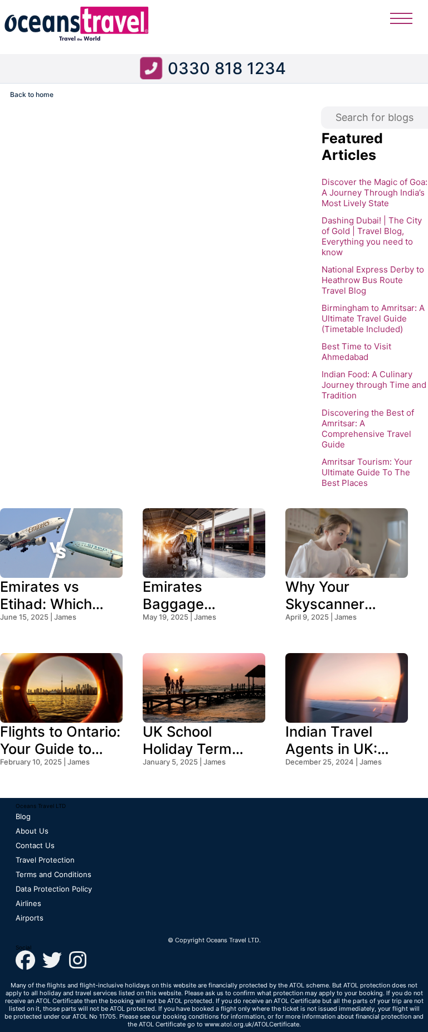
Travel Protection (45, 859)
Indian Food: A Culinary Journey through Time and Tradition (374, 385)
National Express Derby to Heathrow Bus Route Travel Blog (373, 280)
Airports (29, 917)
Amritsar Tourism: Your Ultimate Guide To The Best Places (367, 472)
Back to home (32, 94)
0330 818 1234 (227, 68)
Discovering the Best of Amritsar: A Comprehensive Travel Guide (368, 428)
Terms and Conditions (53, 874)
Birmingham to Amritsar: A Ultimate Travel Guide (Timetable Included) (373, 318)
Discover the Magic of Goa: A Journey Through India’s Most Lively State (374, 192)
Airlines (28, 903)
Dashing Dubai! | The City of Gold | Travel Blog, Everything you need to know (372, 236)
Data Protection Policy (54, 888)
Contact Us (35, 845)
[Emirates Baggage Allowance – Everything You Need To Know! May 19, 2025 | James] (204, 515)
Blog (23, 816)
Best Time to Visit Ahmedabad (356, 351)
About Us (32, 830)
